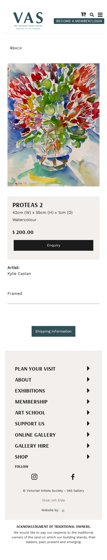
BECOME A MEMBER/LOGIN (79, 21)
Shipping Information (53, 331)
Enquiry (53, 245)
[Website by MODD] (63, 510)
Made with (53, 500)
